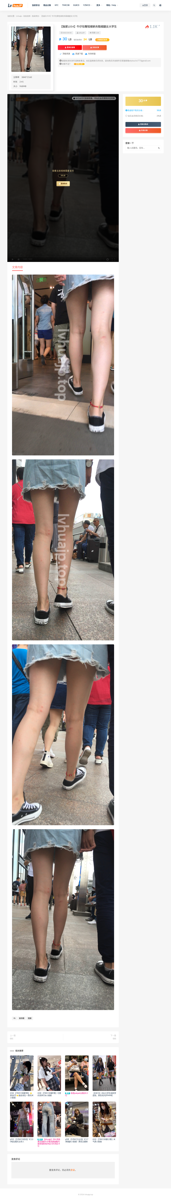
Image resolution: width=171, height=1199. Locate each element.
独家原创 (36, 5)
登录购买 (63, 183)
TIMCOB (65, 5)
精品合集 (47, 5)
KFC (57, 5)
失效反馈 (95, 47)
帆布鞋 (21, 1018)
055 (114, 1039)
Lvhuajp (19, 16)
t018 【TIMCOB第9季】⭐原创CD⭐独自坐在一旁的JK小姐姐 (21, 1095)
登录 (73, 1170)
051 (11, 1039)
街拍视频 (26, 16)
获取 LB (79, 64)
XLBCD (76, 5)
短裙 (29, 1018)
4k (14, 1018)
